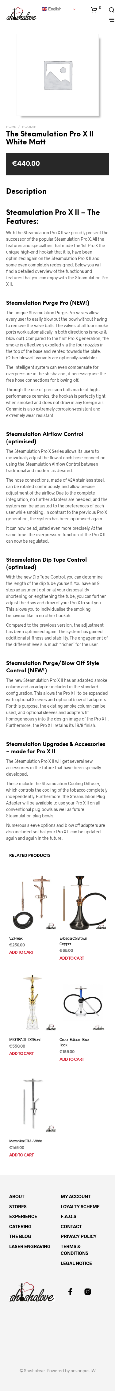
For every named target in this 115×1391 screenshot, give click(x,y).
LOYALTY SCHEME (80, 1206)
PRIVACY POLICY (79, 1236)
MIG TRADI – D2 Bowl (24, 1039)
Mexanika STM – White (25, 1140)
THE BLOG (20, 1236)
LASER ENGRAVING (30, 1246)
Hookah (29, 127)
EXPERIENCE (23, 1216)
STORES (18, 1206)
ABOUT (17, 1196)
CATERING (20, 1226)
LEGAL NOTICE (76, 1263)
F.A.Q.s (68, 1216)
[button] (96, 9)
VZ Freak (15, 938)
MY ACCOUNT (76, 1196)
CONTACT (71, 1226)
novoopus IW (83, 1370)
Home (11, 127)
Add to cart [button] (21, 953)
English (54, 9)
